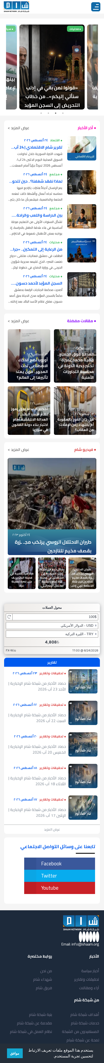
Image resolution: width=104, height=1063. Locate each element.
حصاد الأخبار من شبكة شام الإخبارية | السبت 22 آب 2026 (37, 717)
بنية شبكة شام (40, 1014)
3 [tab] (48, 113)
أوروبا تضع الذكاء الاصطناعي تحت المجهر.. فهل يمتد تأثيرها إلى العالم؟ (32, 368)
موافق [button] (14, 1053)
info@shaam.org (85, 944)
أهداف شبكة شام (84, 1014)
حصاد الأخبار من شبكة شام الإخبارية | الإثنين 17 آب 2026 (37, 812)
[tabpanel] (52, 67)
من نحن (46, 970)
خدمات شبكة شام (85, 1023)
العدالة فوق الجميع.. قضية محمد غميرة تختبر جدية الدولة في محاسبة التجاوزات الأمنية (75, 365)
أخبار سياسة (90, 970)
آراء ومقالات (89, 987)
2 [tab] (55, 113)
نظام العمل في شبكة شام (31, 1031)
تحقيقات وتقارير (86, 979)
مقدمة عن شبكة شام (34, 1023)
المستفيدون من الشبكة (80, 1031)
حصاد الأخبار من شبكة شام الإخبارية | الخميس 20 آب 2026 (37, 749)
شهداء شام (42, 979)
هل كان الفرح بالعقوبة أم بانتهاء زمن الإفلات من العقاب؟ (75, 424)
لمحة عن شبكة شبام (83, 1040)
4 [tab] (41, 113)
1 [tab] (62, 113)
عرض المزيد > (18, 127)
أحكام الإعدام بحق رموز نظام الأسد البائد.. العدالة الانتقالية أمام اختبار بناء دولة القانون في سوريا (29, 419)
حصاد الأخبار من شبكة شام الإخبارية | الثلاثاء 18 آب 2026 (37, 780)
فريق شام (44, 987)
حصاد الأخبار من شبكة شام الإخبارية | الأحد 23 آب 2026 (37, 686)
